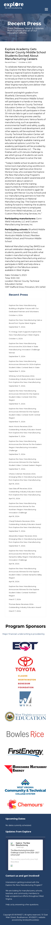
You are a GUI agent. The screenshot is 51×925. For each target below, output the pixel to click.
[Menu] (47, 8)
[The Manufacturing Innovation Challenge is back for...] (25, 866)
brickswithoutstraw (31, 920)
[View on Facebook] (38, 843)
